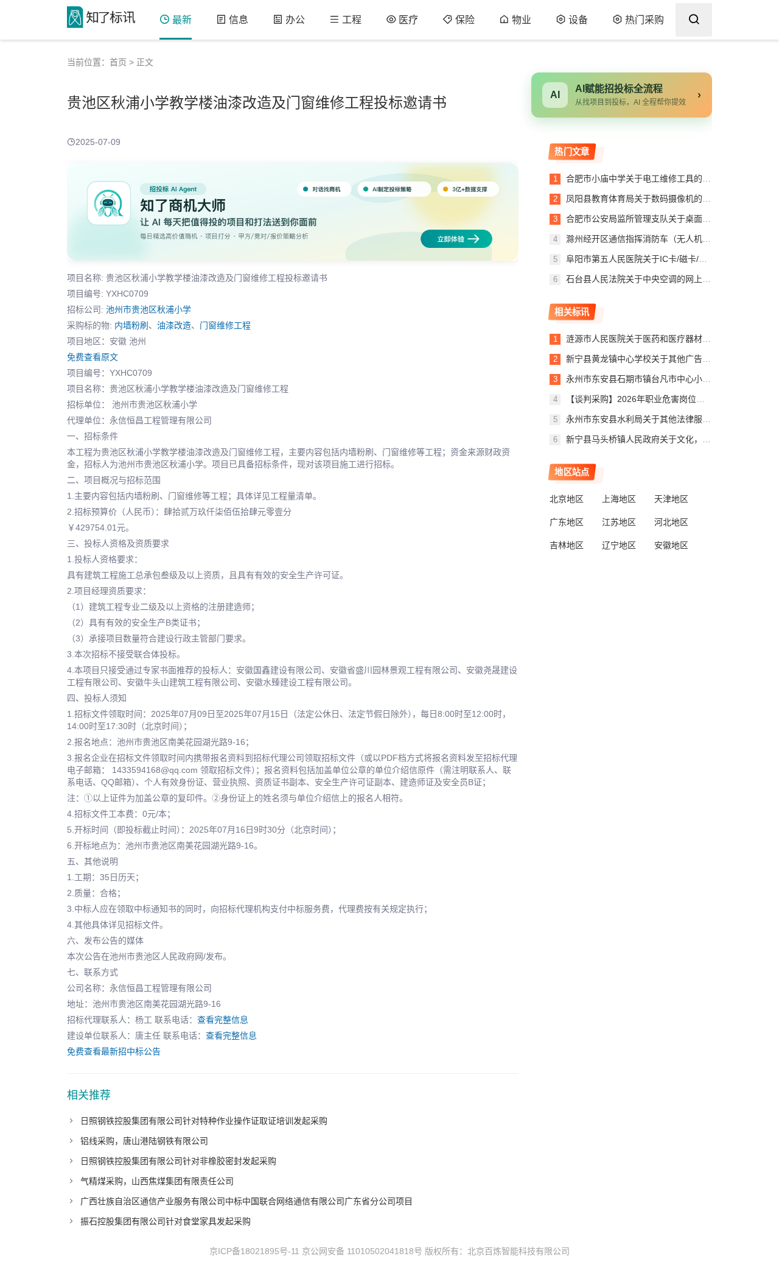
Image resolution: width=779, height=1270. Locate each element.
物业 (521, 20)
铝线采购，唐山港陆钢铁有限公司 (144, 1141)
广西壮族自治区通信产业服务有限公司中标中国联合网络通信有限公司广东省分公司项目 (246, 1201)
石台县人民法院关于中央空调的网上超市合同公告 (658, 279)
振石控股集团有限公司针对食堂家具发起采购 (165, 1221)
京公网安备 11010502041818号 (362, 1251)
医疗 (408, 20)
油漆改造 (174, 325)
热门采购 (644, 20)
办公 (295, 20)
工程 (352, 20)
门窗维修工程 (225, 325)
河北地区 (671, 522)
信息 (238, 20)
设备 (578, 20)
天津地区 (671, 499)
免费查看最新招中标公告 (114, 1051)
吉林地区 (567, 545)
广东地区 (567, 522)
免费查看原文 (92, 357)
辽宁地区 (619, 545)
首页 (118, 62)
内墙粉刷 (131, 325)
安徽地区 (671, 545)
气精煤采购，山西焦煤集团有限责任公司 (157, 1181)
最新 (182, 20)
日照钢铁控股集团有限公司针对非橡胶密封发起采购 (178, 1161)
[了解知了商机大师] (293, 212)
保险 (465, 20)
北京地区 (567, 499)
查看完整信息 (222, 1020)
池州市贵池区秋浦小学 (148, 309)
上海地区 (619, 499)
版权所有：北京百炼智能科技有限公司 (497, 1251)
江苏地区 (619, 522)
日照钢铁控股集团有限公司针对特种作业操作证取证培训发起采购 (203, 1121)
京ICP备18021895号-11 (254, 1251)
